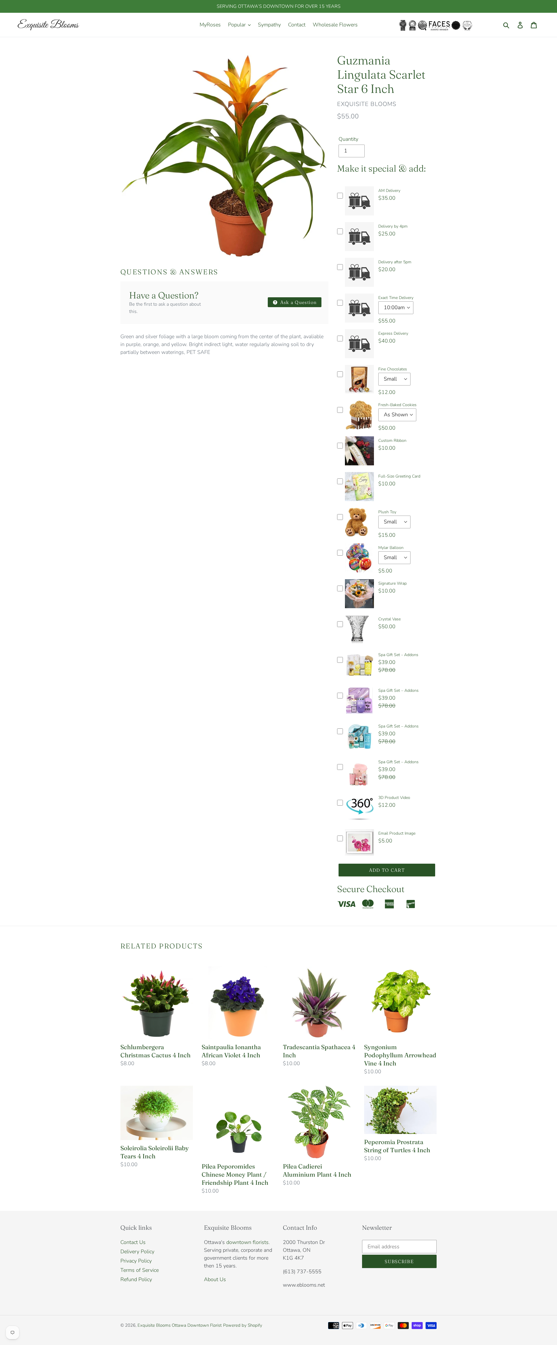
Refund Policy (136, 1279)
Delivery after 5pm (394, 262)
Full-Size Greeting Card (399, 476)
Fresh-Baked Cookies (397, 405)
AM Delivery (389, 190)
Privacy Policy (136, 1260)
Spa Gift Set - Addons (398, 655)
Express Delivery (393, 333)
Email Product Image (396, 833)
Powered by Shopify (242, 1325)
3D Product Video (394, 797)
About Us (215, 1279)
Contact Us (133, 1242)
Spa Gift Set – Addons (398, 690)
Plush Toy (387, 512)
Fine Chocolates (392, 369)
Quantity (348, 139)
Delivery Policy (137, 1251)
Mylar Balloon (391, 547)
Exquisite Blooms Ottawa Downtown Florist (180, 1325)
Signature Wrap (392, 583)
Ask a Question (297, 302)
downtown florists (247, 1242)
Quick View (359, 217)
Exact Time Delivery (395, 297)
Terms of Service (139, 1270)
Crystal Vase (389, 619)
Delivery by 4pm (393, 226)
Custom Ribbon (392, 440)
